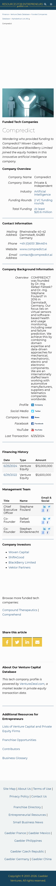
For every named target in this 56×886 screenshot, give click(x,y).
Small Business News (28, 822)
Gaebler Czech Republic (27, 851)
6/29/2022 (10, 474)
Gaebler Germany (16, 859)
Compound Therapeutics (19, 610)
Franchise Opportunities (19, 740)
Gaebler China (42, 859)
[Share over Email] (37, 642)
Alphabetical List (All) (20, 19)
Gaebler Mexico (39, 833)
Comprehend (11, 614)
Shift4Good (16, 557)
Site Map (9, 789)
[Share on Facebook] (7, 642)
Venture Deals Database (20, 14)
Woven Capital (19, 552)
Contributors (11, 749)
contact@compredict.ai (36, 254)
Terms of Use (42, 789)
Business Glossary (15, 758)
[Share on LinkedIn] (27, 642)
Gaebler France (15, 833)
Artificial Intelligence (42, 193)
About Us (24, 789)
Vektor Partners (19, 567)
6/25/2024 (10, 466)
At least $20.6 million (43, 210)
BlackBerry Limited (22, 562)
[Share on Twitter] (17, 642)
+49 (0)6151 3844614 (33, 243)
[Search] (45, 4)
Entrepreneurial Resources (27, 815)
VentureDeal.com (32, 684)
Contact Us (39, 796)
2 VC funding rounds (43, 202)
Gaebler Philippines (28, 840)
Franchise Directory (27, 807)
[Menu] (51, 4)
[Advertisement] (28, 57)
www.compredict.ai (33, 249)
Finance (5, 14)
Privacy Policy (19, 796)
